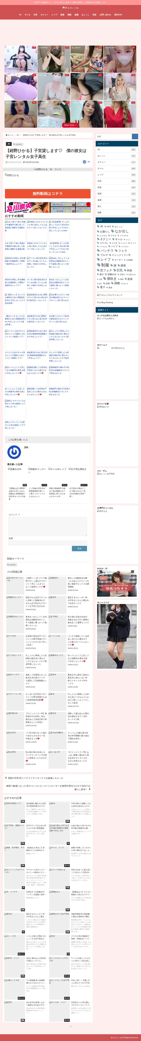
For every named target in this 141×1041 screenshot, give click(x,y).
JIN (88, 162)
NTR (109, 227)
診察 (108, 283)
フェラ (122, 250)
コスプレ (104, 243)
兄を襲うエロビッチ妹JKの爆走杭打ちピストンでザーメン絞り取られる (59, 319)
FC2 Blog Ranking (105, 302)
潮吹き (112, 278)
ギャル (27, 15)
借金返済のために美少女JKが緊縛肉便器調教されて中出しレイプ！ (37, 355)
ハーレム (103, 246)
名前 (11, 538)
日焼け (122, 274)
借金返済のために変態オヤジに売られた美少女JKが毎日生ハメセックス (37, 319)
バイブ (114, 246)
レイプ (54, 15)
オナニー (44, 15)
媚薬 (123, 265)
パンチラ (107, 250)
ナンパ (133, 243)
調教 (69, 15)
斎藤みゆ (112, 274)
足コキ (125, 283)
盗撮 (76, 15)
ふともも (103, 236)
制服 (105, 265)
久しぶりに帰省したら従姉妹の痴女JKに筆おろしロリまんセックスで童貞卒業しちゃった (59, 356)
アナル (113, 236)
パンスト (125, 246)
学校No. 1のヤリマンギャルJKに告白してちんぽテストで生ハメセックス (37, 246)
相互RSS (118, 15)
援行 (102, 274)
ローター (119, 260)
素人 (116, 206)
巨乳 (35, 15)
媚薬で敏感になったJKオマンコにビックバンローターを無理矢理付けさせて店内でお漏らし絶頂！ (48, 787)
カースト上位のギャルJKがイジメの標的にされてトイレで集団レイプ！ (15, 355)
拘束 (94, 15)
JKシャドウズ (103, 602)
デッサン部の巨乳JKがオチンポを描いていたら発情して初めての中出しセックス (37, 284)
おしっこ (85, 15)
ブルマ (104, 255)
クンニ (128, 239)
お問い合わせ (105, 15)
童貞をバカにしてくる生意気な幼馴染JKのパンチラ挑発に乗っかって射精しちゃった (59, 284)
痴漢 (62, 15)
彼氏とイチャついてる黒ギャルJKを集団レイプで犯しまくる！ (15, 425)
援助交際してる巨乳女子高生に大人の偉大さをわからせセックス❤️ (37, 391)
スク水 (114, 243)
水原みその (132, 274)
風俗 (110, 287)
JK (20, 15)
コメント (14, 514)
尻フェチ (106, 270)
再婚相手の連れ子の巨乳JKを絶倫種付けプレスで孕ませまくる (59, 391)
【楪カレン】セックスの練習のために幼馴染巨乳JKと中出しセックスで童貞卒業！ (15, 320)
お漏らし (105, 231)
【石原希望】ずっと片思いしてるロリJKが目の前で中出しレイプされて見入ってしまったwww (59, 247)
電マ (102, 287)
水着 (100, 279)
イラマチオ (124, 236)
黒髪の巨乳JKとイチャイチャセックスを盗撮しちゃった (35, 778)
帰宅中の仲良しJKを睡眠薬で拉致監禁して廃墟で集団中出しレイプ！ (15, 282)
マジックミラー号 (121, 255)
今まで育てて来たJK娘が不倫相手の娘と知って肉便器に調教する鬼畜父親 (15, 246)
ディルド (123, 243)
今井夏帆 (129, 260)
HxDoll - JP (102, 568)
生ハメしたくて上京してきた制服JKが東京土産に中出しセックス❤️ (15, 391)
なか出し (19, 144)
